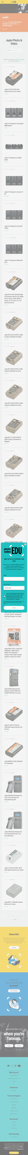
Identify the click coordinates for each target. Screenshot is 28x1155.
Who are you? (7, 584)
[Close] (25, 544)
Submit (14, 607)
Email (5, 575)
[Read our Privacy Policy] (23, 601)
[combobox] (14, 588)
